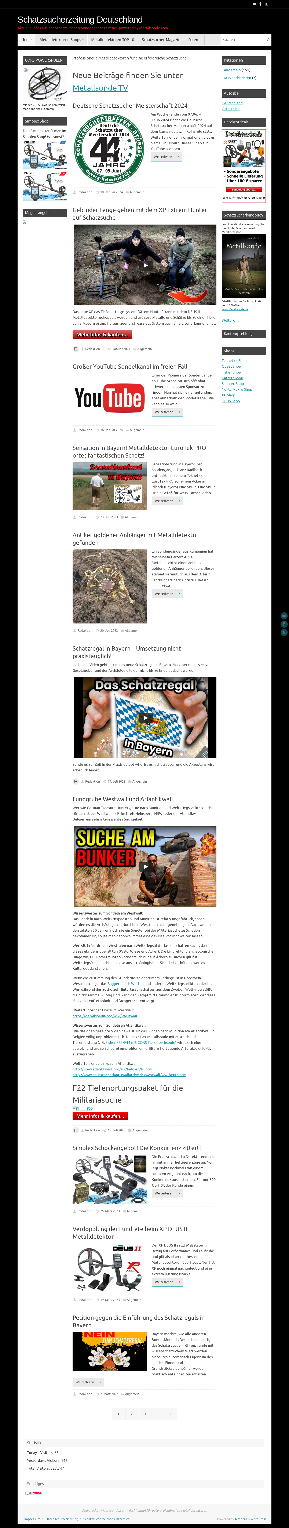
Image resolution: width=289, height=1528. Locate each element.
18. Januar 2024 (111, 192)
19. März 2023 (110, 1300)
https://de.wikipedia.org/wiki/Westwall (105, 1016)
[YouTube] (254, 4)
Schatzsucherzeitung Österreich (106, 1519)
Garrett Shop (232, 378)
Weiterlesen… (165, 157)
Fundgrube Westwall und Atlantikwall (123, 799)
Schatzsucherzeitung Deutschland (80, 20)
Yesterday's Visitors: (44, 1460)
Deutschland (232, 103)
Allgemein (137, 192)
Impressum (32, 1519)
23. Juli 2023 (109, 517)
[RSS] (266, 4)
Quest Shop (231, 366)
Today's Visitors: (40, 1453)
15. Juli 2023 (116, 1130)
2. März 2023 (109, 1394)
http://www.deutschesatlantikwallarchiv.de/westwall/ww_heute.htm (129, 1075)
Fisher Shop (231, 372)
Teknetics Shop (234, 361)
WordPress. (258, 1519)
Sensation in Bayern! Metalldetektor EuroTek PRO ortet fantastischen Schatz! (139, 451)
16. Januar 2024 (111, 430)
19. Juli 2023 (116, 781)
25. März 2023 (110, 1211)
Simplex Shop (233, 384)
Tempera (241, 1519)
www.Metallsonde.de (235, 309)
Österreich (230, 109)
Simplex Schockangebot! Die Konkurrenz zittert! (137, 1148)
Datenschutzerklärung (62, 1519)
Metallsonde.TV (100, 88)
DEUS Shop (231, 401)
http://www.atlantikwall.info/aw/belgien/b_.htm (112, 1069)
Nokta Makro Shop (237, 389)
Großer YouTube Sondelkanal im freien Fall (130, 366)
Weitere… (230, 320)
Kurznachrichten (237, 78)
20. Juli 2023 (109, 631)
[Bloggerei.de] (33, 1493)
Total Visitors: (39, 1468)
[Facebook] (260, 4)
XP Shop (228, 395)
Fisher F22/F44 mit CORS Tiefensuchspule (140, 1042)
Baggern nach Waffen (125, 984)
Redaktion (85, 192)
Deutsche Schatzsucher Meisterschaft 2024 (130, 105)
